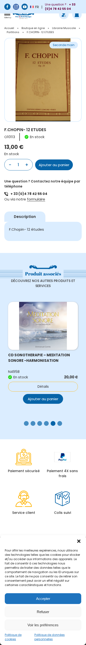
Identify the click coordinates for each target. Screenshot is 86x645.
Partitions (13, 32)
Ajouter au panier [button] (43, 398)
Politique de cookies (13, 637)
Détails (43, 386)
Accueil (9, 28)
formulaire (36, 199)
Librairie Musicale (64, 28)
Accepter (43, 599)
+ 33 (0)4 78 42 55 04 (29, 193)
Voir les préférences (43, 625)
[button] (78, 541)
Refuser (43, 612)
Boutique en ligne (33, 28)
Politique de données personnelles (49, 637)
